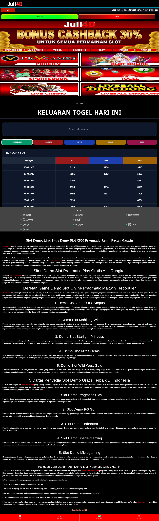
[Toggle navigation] (3, 4)
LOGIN (117, 17)
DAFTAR (40, 17)
